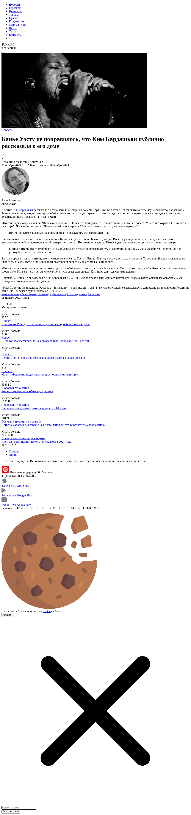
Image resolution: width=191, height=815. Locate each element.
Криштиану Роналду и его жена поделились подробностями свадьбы (45, 324)
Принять (7, 615)
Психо (13, 28)
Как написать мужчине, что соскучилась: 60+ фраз (33, 408)
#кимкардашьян (77, 294)
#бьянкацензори (30, 294)
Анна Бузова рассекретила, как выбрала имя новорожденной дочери (45, 340)
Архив (13, 454)
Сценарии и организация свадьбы (23, 438)
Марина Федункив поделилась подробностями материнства (39, 374)
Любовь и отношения (15, 387)
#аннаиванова (10, 294)
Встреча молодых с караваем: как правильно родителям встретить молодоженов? (53, 424)
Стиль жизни (17, 24)
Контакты (15, 34)
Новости (14, 4)
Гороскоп (15, 8)
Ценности (15, 11)
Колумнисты (17, 21)
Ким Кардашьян (22, 210)
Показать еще (11, 811)
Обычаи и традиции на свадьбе (21, 421)
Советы (14, 451)
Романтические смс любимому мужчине (27, 391)
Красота (14, 18)
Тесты (13, 31)
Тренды (14, 14)
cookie (47, 611)
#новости (94, 294)
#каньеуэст (59, 294)
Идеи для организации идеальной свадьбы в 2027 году (36, 441)
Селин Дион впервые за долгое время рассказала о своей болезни (43, 357)
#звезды (46, 294)
